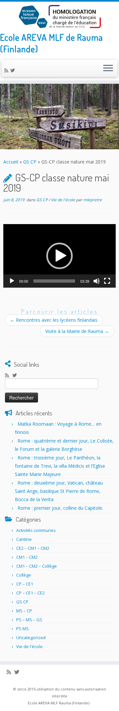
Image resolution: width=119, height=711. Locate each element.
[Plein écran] (107, 281)
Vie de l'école (63, 200)
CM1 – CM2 (27, 557)
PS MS (22, 629)
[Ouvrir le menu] (108, 68)
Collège (23, 575)
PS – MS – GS (29, 620)
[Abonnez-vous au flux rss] (7, 70)
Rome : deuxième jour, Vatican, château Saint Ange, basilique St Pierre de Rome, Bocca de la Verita (59, 491)
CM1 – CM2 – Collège (36, 566)
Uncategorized (31, 637)
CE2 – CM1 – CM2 (32, 548)
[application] (59, 255)
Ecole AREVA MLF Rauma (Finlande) (58, 702)
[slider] (54, 281)
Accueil (10, 162)
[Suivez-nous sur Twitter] (13, 70)
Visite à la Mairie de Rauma (77, 331)
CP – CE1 (24, 584)
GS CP (29, 162)
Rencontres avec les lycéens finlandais (54, 320)
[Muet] (96, 281)
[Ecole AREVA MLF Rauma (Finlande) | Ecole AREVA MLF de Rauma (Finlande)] (59, 16)
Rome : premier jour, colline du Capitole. (60, 508)
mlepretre (92, 200)
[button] (59, 256)
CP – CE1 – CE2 (30, 593)
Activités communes (36, 530)
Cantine (24, 539)
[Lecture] (12, 281)
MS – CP (24, 611)
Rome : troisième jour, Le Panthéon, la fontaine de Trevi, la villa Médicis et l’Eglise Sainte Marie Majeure (60, 465)
